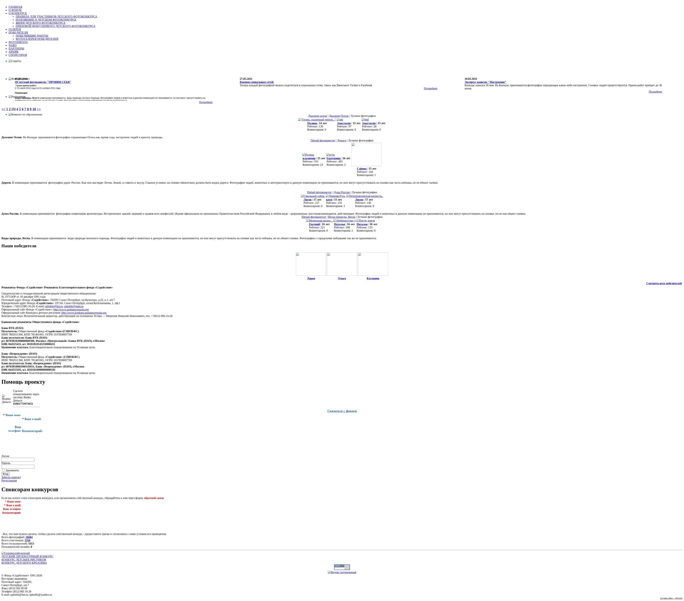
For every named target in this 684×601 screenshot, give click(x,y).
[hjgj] (365, 119)
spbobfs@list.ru (54, 306)
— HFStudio (671, 598)
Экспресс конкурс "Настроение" (485, 82)
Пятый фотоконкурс (323, 140)
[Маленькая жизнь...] (319, 220)
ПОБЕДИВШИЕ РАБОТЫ (32, 35)
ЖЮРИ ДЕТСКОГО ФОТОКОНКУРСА (41, 22)
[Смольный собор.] (313, 196)
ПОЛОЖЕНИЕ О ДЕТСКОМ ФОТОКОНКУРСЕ (46, 19)
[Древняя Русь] (335, 196)
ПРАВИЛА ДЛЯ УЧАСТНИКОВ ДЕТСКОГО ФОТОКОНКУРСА (56, 16)
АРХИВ (13, 51)
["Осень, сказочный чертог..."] (317, 119)
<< (3, 109)
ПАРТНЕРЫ (16, 48)
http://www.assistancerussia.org (71, 309)
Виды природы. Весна (341, 216)
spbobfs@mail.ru (73, 306)
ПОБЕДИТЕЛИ (18, 32)
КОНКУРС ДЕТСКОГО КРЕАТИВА (24, 562)
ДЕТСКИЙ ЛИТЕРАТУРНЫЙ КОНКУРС (27, 556)
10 (34, 109)
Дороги (341, 140)
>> (39, 109)
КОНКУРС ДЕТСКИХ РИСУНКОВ (23, 559)
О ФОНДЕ (15, 10)
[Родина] (308, 154)
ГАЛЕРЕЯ (15, 29)
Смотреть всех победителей (664, 283)
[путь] (330, 154)
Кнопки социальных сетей (257, 82)
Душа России (342, 192)
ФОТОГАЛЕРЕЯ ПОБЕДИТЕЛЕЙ (37, 38)
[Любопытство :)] (344, 220)
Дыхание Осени (339, 115)
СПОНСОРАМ (18, 54)
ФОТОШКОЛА (18, 42)
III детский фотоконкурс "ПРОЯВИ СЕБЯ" (43, 82)
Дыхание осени (317, 115)
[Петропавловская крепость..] (364, 196)
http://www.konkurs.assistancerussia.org (84, 312)
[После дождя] (365, 220)
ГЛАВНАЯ (15, 6)
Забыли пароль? (11, 477)
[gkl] (340, 119)
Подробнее (206, 102)
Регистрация (9, 480)
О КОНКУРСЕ (18, 13)
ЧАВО (13, 45)
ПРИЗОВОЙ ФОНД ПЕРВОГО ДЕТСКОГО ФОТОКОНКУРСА (55, 26)
